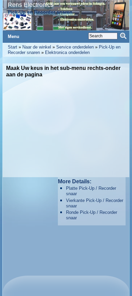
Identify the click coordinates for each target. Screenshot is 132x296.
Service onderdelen (75, 47)
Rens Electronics (30, 4)
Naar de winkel (36, 47)
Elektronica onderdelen (67, 52)
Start (12, 47)
